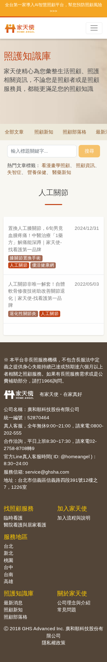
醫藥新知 (61, 172)
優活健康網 (43, 265)
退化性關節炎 (23, 313)
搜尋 (89, 151)
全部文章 (14, 132)
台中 (8, 567)
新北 (8, 553)
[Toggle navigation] (94, 28)
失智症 (14, 172)
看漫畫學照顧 (56, 165)
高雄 (8, 581)
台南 (8, 574)
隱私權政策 (53, 642)
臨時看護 (13, 518)
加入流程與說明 (73, 518)
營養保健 (36, 172)
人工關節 (18, 265)
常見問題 (66, 609)
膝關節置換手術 (25, 258)
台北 (8, 546)
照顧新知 (43, 132)
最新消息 (13, 602)
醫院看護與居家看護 (25, 524)
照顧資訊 (85, 165)
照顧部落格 (74, 132)
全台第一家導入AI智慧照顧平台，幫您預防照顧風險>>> (53, 7)
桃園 (8, 560)
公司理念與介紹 (73, 602)
